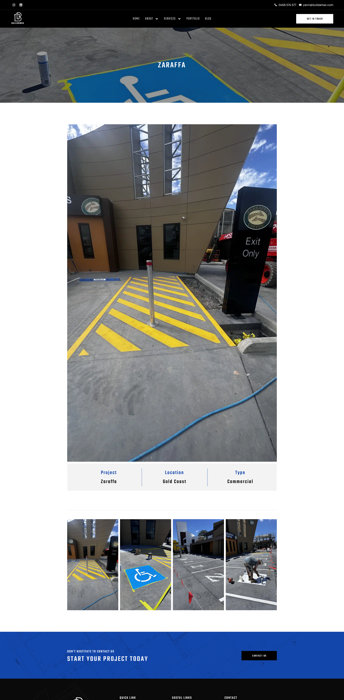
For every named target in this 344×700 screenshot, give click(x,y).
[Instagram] (14, 5)
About (149, 18)
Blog (208, 18)
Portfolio (193, 18)
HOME (136, 18)
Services (170, 18)
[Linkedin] (21, 5)
